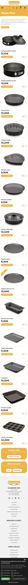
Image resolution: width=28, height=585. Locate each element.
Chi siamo (14, 502)
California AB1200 (14, 540)
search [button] (13, 8)
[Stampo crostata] (14, 181)
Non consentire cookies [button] (19, 578)
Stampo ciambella (7, 229)
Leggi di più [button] (5, 27)
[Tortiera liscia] (14, 92)
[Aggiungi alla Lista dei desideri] (23, 57)
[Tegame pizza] (14, 240)
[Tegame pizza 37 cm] (14, 270)
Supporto (14, 524)
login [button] (16, 8)
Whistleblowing (14, 555)
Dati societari (14, 557)
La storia (14, 504)
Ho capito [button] (5, 578)
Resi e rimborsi (14, 535)
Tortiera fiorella (5, 140)
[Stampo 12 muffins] (14, 418)
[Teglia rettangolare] (14, 329)
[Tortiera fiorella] (14, 121)
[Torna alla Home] (14, 3)
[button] (20, 7)
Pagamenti (14, 528)
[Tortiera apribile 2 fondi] (14, 32)
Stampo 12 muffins (7, 437)
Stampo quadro (6, 407)
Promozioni (17, 470)
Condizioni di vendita (14, 537)
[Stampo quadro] (14, 389)
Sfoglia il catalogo (14, 456)
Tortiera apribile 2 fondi (8, 51)
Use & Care (14, 542)
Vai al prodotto (6, 56)
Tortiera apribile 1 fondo (8, 81)
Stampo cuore (5, 170)
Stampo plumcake (7, 318)
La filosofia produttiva (14, 507)
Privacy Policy (14, 552)
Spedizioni (14, 531)
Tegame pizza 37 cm (7, 289)
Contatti (14, 516)
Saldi (8, 470)
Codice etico (14, 514)
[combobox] (24, 559)
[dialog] (14, 571)
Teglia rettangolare (7, 348)
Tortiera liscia (5, 110)
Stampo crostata (6, 199)
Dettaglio (20, 567)
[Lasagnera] (14, 359)
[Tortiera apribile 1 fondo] (14, 62)
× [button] (26, 559)
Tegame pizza (5, 259)
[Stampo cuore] (14, 151)
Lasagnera (4, 378)
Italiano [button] (25, 7)
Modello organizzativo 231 (14, 511)
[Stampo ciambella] (14, 210)
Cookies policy (14, 550)
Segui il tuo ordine (14, 533)
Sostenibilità (14, 509)
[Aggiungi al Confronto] (25, 57)
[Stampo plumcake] (14, 300)
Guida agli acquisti (14, 526)
